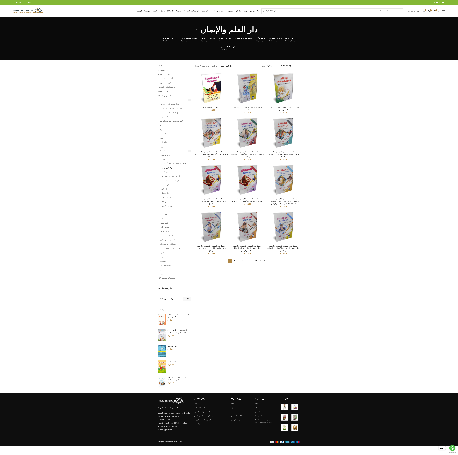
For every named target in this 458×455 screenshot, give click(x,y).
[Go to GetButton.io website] (452, 452)
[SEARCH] (400, 11)
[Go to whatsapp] (452, 448)
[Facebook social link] (434, 2)
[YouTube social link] (443, 2)
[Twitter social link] (437, 2)
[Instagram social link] (440, 2)
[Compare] (226, 75)
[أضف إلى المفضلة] (226, 86)
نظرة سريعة (226, 80)
